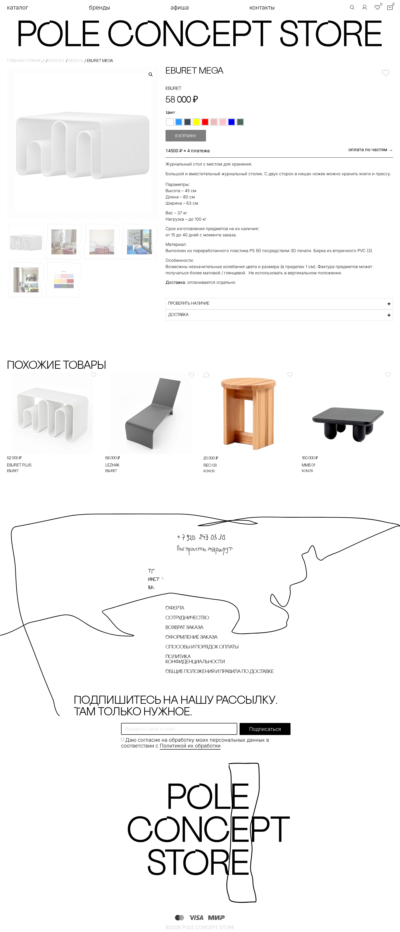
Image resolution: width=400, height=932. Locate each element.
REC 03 (210, 466)
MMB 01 (308, 465)
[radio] (169, 122)
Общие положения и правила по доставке (220, 671)
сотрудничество (187, 618)
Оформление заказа (192, 637)
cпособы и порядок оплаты (202, 647)
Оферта (175, 608)
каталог (17, 7)
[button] (151, 74)
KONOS (209, 471)
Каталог (56, 61)
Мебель (76, 61)
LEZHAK (112, 465)
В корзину (185, 136)
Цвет (170, 112)
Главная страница (26, 61)
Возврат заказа (184, 627)
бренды (99, 7)
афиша (180, 7)
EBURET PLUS (19, 465)
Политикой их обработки (190, 746)
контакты (262, 7)
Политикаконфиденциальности (195, 659)
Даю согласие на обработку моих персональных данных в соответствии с (195, 743)
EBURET (173, 88)
